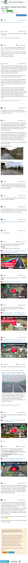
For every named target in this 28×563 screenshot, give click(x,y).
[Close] (25, 530)
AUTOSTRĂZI (10, 10)
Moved (4, 10)
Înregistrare (5, 552)
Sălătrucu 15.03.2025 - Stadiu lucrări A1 (11, 281)
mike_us (5, 20)
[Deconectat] (2, 31)
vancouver (5, 31)
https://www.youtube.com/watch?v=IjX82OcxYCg (12, 22)
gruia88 (5, 500)
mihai (4, 120)
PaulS (4, 241)
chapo (4, 107)
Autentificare (11, 552)
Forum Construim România (15, 2)
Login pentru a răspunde (21, 15)
